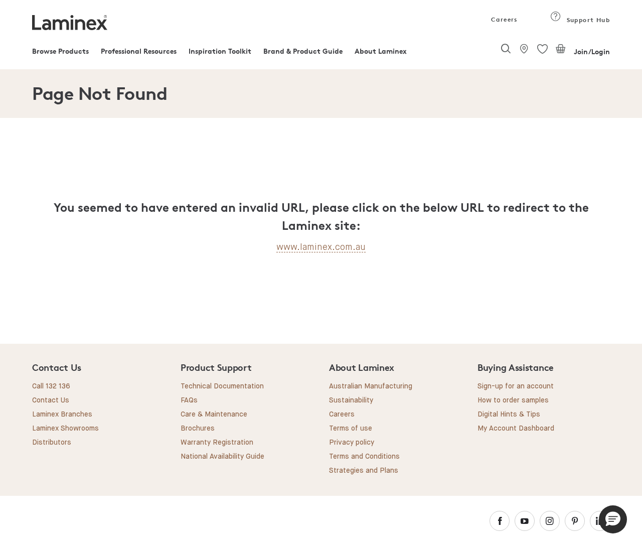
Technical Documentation (222, 386)
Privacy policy (351, 442)
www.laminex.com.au (321, 247)
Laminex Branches (62, 414)
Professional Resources (139, 51)
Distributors (51, 442)
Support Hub (587, 20)
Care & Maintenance (214, 414)
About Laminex (381, 51)
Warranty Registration (217, 442)
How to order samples (513, 400)
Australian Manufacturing (370, 386)
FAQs (189, 400)
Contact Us (50, 400)
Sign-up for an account (515, 386)
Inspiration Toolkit (220, 51)
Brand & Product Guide (303, 51)
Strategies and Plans (363, 470)
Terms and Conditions (364, 456)
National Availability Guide (222, 456)
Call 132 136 (51, 386)
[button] (613, 519)
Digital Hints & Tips (508, 414)
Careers (503, 19)
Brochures (198, 428)
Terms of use (350, 428)
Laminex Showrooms (65, 428)
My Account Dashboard (515, 428)
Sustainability (351, 400)
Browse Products (60, 51)
